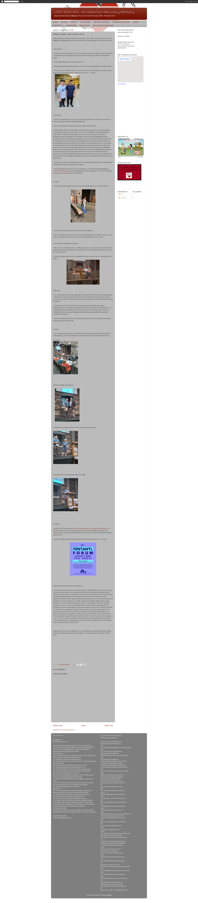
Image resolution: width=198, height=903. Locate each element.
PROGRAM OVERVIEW (121, 22)
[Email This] (77, 665)
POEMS (136, 22)
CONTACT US (58, 25)
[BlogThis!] (79, 665)
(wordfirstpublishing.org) (60, 171)
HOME (55, 22)
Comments (123, 198)
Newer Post (57, 726)
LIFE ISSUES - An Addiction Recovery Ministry (94, 12)
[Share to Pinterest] (85, 665)
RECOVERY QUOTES (102, 22)
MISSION (64, 22)
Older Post (109, 726)
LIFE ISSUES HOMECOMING (103, 25)
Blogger (109, 895)
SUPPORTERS (71, 25)
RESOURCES (85, 25)
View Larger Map (122, 84)
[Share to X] (81, 665)
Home (83, 726)
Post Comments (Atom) (67, 730)
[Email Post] (73, 664)
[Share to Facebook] (83, 665)
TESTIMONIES (85, 22)
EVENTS (74, 22)
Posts (122, 194)
